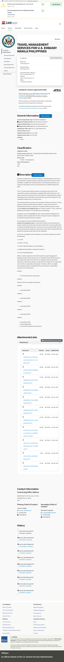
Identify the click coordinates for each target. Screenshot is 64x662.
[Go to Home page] (9, 23)
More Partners (37, 616)
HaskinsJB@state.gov (25, 510)
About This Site (7, 607)
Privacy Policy (6, 624)
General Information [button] (9, 55)
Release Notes (7, 613)
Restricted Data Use (8, 627)
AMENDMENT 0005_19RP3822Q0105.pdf (30, 381)
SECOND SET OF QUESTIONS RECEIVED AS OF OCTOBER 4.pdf (30, 360)
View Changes (45, 116)
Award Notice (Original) (25, 540)
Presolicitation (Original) (26, 546)
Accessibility (6, 633)
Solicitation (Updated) (25, 553)
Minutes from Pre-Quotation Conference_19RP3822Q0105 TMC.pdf (30, 433)
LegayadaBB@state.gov (49, 512)
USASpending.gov (38, 610)
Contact (35, 633)
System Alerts (7, 616)
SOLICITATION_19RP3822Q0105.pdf (30, 457)
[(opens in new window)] (57, 91)
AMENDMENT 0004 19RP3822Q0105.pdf (30, 391)
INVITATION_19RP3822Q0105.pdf (30, 467)
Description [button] (7, 61)
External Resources (38, 630)
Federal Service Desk (39, 627)
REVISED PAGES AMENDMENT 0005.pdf (30, 371)
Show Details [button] (29, 4)
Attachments (24, 342)
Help (34, 622)
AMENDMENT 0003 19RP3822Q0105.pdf (30, 401)
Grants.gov (36, 613)
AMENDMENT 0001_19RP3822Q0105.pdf (30, 421)
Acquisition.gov (37, 607)
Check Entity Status (39, 624)
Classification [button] (7, 58)
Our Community (7, 610)
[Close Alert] (43, 4)
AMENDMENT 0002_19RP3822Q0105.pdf (30, 411)
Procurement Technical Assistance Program (30, 108)
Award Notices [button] (7, 74)
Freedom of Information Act (11, 630)
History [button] (6, 70)
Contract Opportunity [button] (6, 51)
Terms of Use (6, 622)
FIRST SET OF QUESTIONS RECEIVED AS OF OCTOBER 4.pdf (30, 446)
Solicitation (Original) (25, 592)
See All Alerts (56, 4)
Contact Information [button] (9, 67)
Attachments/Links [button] (9, 64)
